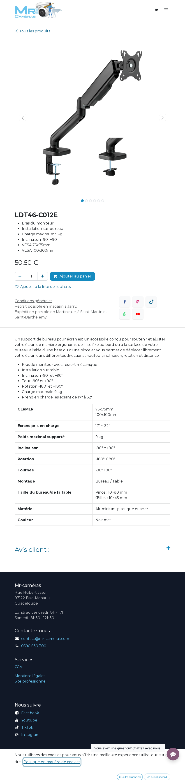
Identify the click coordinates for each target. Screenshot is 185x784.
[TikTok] (151, 301)
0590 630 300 (33, 646)
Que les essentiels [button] (130, 777)
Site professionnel (31, 681)
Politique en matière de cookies (51, 762)
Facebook (30, 713)
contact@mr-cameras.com (45, 639)
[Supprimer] (20, 276)
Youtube (29, 720)
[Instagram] (137, 301)
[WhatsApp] (124, 314)
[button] (22, 117)
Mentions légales (30, 676)
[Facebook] (124, 301)
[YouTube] (137, 314)
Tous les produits (34, 31)
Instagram (30, 735)
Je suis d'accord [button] (157, 777)
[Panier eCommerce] (156, 10)
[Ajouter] (42, 276)
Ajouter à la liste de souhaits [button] (45, 287)
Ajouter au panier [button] (75, 276)
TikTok (27, 727)
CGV (18, 667)
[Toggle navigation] (166, 9)
